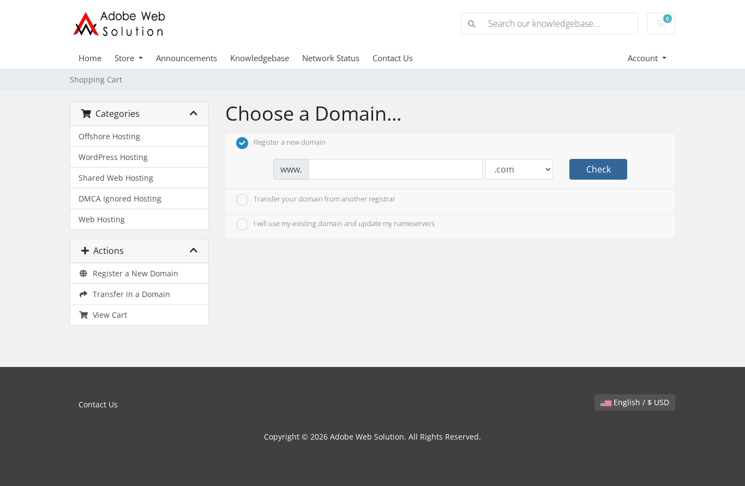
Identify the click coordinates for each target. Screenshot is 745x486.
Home (90, 57)
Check (598, 169)
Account (644, 57)
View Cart (107, 315)
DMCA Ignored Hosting (120, 198)
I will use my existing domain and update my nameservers (344, 224)
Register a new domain (290, 142)
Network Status (330, 57)
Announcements (186, 57)
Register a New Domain (133, 273)
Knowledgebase (259, 57)
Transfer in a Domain (129, 294)
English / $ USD (640, 402)
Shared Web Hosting (116, 178)
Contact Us (392, 57)
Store (125, 57)
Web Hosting (102, 219)
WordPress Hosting (113, 157)
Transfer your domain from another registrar (324, 199)
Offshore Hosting (109, 136)
